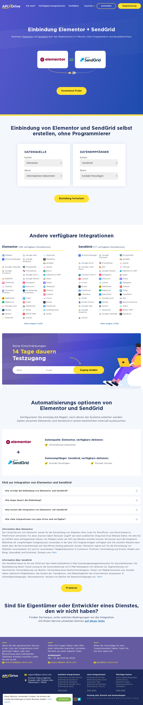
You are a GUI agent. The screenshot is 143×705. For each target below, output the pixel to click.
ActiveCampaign (13, 259)
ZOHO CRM (31, 314)
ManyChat (106, 294)
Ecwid (49, 302)
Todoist (49, 290)
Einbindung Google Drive (69, 684)
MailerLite (9, 302)
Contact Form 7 (88, 275)
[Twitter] (79, 699)
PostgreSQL (31, 267)
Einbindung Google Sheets (70, 677)
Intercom (30, 286)
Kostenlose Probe (71, 91)
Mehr (54, 553)
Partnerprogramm (124, 684)
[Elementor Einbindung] (52, 59)
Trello (28, 298)
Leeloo (105, 282)
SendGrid (43, 37)
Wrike (28, 310)
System (28, 157)
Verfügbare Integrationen (52, 6)
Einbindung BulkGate (96, 684)
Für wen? (30, 6)
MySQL (8, 310)
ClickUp (8, 286)
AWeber (8, 255)
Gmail (48, 314)
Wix (124, 298)
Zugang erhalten (88, 370)
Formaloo (85, 294)
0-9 (137, 698)
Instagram (30, 282)
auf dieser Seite (95, 621)
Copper (49, 294)
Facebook (50, 306)
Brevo (49, 271)
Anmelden (106, 6)
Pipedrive (50, 259)
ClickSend (9, 282)
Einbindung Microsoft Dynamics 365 (97, 681)
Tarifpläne (73, 6)
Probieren (71, 588)
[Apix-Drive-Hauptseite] (11, 6)
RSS (103, 267)
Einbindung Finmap (96, 677)
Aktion (27, 170)
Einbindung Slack (65, 686)
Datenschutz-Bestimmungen (123, 681)
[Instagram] (75, 699)
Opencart (50, 255)
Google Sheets (32, 279)
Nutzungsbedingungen (126, 677)
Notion (8, 314)
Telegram (50, 286)
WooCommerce (130, 302)
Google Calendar (13, 267)
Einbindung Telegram (67, 682)
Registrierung (129, 6)
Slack (48, 279)
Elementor (27, 37)
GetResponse (52, 310)
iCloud (29, 318)
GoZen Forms (87, 302)
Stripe (49, 282)
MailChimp (10, 298)
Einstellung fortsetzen (71, 199)
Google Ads (31, 255)
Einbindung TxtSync (96, 686)
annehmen (63, 699)
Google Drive (32, 275)
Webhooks (30, 306)
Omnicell (9, 318)
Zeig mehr (62, 690)
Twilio (28, 302)
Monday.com (11, 306)
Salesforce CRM (53, 275)
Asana (49, 267)
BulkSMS (9, 279)
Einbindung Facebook (68, 680)
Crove (49, 298)
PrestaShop (31, 271)
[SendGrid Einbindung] (90, 59)
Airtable (49, 263)
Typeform (127, 294)
